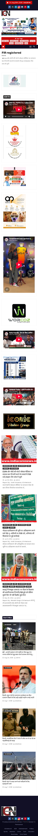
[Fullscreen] (32, 116)
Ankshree (18, 701)
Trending (6, 468)
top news (32, 41)
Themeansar (19, 824)
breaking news (14, 41)
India (26, 43)
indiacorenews (24, 41)
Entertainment (23, 829)
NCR (15, 829)
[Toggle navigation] (30, 46)
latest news (5, 41)
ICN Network (22, 466)
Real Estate (14, 834)
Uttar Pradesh (14, 468)
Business (12, 831)
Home (4, 55)
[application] (19, 109)
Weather (28, 586)
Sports (6, 831)
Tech (24, 831)
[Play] (6, 116)
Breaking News (7, 466)
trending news (19, 43)
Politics (5, 527)
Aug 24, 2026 (9, 658)
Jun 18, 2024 (9, 480)
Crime (14, 466)
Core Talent (23, 834)
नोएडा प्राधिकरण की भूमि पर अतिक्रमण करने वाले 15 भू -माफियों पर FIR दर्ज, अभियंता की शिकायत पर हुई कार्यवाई (19, 533)
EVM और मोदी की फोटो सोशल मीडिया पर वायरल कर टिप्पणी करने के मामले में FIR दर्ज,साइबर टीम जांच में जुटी (17, 474)
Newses (30, 822)
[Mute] (29, 116)
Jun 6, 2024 (9, 539)
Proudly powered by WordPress (12, 822)
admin (17, 480)
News (28, 466)
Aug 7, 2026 (8, 701)
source (11, 43)
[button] (34, 47)
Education (31, 831)
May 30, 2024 (9, 598)
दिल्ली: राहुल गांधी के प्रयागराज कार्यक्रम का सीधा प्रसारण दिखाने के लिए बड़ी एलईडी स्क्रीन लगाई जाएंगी (18, 696)
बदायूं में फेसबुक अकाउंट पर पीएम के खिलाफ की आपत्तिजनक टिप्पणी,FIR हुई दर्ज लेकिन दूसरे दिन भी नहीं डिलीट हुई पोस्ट (18, 592)
